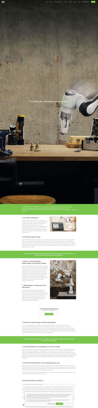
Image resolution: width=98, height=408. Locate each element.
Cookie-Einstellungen (51, 403)
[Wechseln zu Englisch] (49, 2)
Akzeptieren (59, 403)
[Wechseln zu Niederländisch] (47, 2)
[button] (93, 2)
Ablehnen (67, 403)
